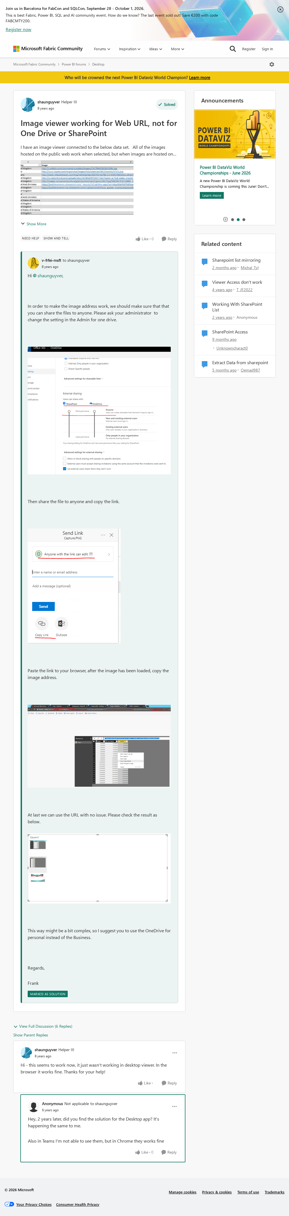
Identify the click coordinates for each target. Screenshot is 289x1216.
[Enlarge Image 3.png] (99, 746)
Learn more (199, 77)
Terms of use (248, 1191)
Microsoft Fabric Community (34, 64)
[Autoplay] (225, 219)
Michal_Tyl (250, 267)
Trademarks (274, 1191)
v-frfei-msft (51, 260)
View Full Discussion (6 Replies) (45, 1026)
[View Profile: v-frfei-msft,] (33, 263)
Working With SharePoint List (237, 307)
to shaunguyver (76, 260)
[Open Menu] (272, 64)
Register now (18, 29)
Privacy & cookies (217, 1191)
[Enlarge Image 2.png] (74, 586)
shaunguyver (49, 101)
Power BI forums (74, 64)
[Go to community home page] (48, 49)
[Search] (232, 48)
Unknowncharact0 (232, 348)
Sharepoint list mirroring (236, 260)
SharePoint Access (230, 332)
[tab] (232, 219)
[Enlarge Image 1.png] (99, 410)
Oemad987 (250, 370)
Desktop (98, 64)
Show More (36, 223)
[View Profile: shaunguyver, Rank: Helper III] (28, 105)
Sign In (267, 48)
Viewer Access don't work (237, 282)
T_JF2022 (245, 289)
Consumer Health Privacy (77, 1204)
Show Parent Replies (30, 1035)
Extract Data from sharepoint (240, 362)
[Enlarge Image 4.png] (99, 868)
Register (249, 48)
